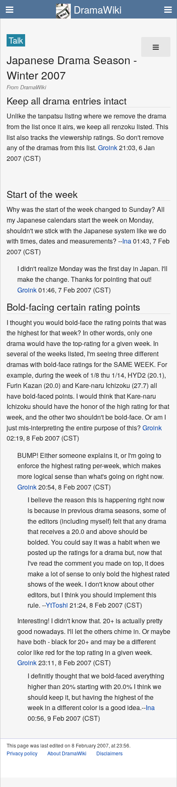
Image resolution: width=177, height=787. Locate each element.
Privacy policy (22, 753)
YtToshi (57, 605)
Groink (107, 147)
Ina (126, 241)
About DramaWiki (66, 753)
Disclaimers (109, 753)
